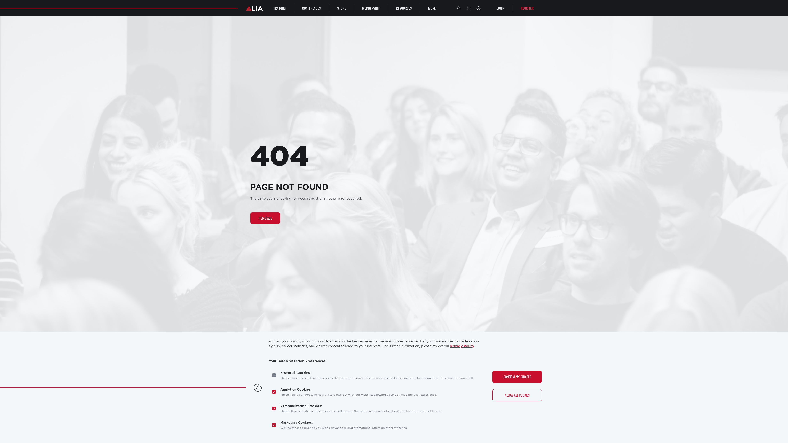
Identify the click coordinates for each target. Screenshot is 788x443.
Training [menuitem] (279, 8)
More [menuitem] (432, 8)
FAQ (478, 8)
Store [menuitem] (341, 8)
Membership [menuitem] (371, 8)
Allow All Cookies (517, 395)
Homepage (265, 218)
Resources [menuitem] (404, 8)
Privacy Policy (462, 346)
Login (500, 8)
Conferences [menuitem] (311, 8)
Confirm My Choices (517, 376)
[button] (459, 8)
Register (527, 8)
